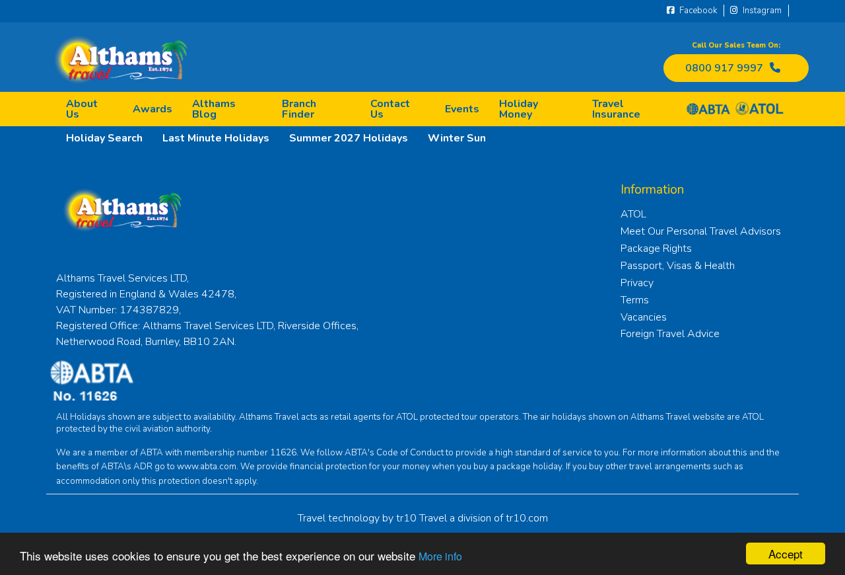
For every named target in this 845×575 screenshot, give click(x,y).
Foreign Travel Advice (670, 333)
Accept (785, 553)
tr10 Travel (421, 518)
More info (440, 556)
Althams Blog (214, 109)
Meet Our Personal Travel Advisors (701, 231)
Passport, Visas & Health (678, 265)
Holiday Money (518, 109)
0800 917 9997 (724, 68)
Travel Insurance (616, 109)
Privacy (637, 283)
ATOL (633, 214)
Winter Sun (457, 138)
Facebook (697, 11)
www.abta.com (206, 467)
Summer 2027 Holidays (348, 138)
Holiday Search (104, 138)
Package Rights (656, 248)
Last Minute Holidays (215, 138)
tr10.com (527, 518)
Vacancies (644, 317)
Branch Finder (299, 109)
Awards (152, 109)
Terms (635, 300)
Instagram (761, 11)
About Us (82, 109)
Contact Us (390, 109)
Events (462, 109)
